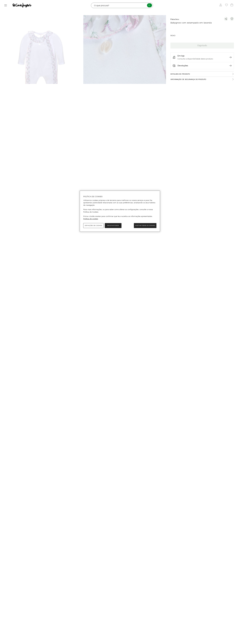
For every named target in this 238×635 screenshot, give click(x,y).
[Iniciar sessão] (221, 5)
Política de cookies (90, 219)
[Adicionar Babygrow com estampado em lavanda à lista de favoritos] (232, 19)
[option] (41, 67)
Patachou (174, 19)
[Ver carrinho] (232, 5)
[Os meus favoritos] (226, 5)
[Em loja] (230, 57)
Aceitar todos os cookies (145, 225)
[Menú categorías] (5, 5)
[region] (120, 211)
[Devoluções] (230, 65)
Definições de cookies (93, 225)
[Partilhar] (226, 19)
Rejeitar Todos (113, 225)
